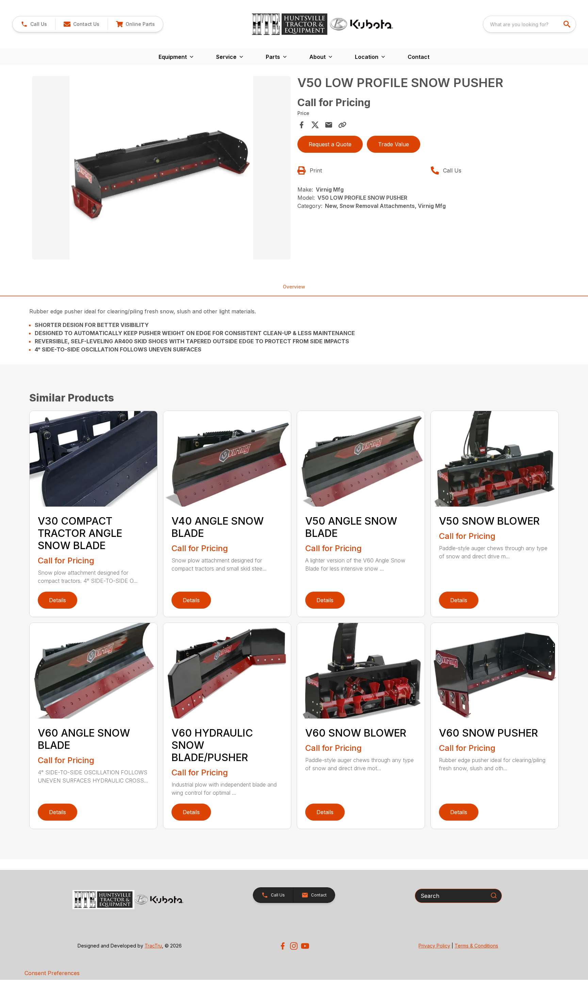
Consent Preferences (52, 973)
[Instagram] (294, 946)
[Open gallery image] (161, 168)
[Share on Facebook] (301, 125)
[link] (135, 24)
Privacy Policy (434, 946)
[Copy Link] (342, 125)
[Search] (494, 895)
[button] (34, 24)
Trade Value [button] (393, 144)
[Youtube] (305, 946)
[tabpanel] (161, 169)
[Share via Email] (329, 125)
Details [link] (57, 600)
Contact (418, 56)
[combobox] (529, 24)
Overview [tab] (294, 287)
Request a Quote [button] (330, 144)
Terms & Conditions (476, 946)
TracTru (153, 946)
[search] (567, 24)
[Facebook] (282, 946)
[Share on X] (315, 125)
